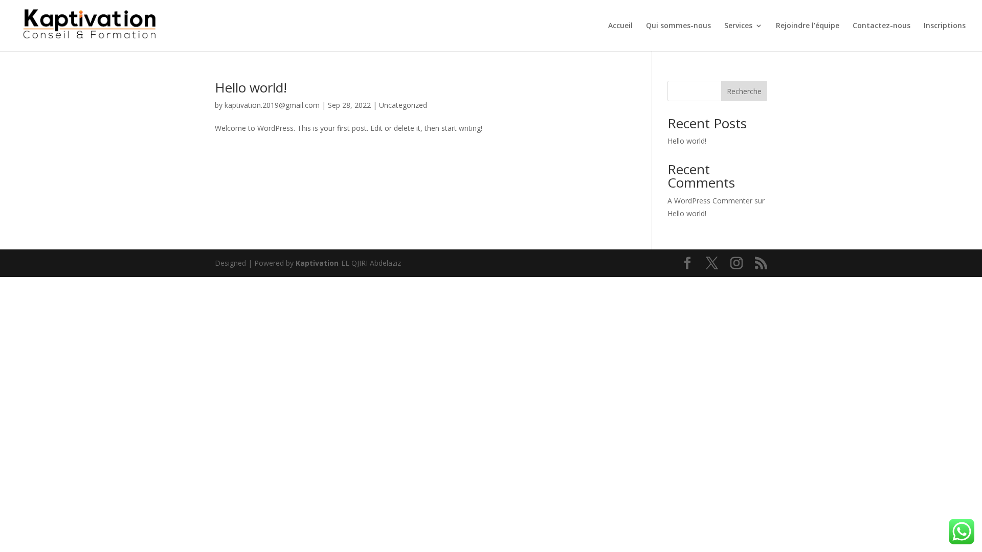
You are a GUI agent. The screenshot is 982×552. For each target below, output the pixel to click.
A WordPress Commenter (709, 200)
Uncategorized (403, 105)
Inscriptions (945, 26)
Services (738, 26)
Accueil (620, 26)
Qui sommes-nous (678, 26)
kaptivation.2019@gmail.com (272, 105)
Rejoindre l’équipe (807, 26)
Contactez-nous (881, 26)
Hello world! (251, 87)
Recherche (744, 91)
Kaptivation (317, 263)
